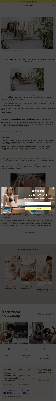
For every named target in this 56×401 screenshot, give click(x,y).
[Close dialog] (53, 188)
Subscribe (38, 208)
